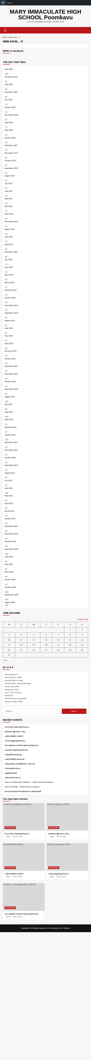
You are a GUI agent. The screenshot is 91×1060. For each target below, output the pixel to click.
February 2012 (10, 427)
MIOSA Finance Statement (16, 699)
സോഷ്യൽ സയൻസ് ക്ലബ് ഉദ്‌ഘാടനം (21, 745)
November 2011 (11, 450)
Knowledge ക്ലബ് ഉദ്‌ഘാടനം (17, 727)
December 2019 (11, 92)
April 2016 (9, 214)
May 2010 (9, 564)
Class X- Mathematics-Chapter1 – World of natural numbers (29, 782)
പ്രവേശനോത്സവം (12, 768)
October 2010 (10, 541)
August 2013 (10, 321)
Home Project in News (14, 680)
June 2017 (9, 191)
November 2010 (11, 534)
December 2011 (11, 442)
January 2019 (10, 107)
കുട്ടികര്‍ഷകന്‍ (11, 773)
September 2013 (11, 313)
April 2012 (9, 420)
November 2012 (11, 374)
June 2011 (9, 488)
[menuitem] (3, 2)
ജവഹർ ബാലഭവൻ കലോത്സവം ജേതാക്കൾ (23, 791)
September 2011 (11, 465)
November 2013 (11, 305)
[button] (5, 30)
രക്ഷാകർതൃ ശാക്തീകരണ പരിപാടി (20, 764)
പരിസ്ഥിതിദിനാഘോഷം (15, 759)
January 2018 (10, 138)
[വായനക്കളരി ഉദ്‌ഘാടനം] (67, 857)
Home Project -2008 (13, 677)
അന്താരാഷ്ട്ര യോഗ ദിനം (15, 732)
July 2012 (8, 404)
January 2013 (10, 359)
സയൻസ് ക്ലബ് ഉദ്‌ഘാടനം (16, 750)
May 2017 (9, 199)
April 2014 (9, 275)
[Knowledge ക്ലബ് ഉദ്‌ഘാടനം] (24, 817)
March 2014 (9, 282)
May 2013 (9, 336)
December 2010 (11, 526)
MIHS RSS (9, 696)
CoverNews (53, 928)
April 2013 (9, 343)
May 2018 (9, 130)
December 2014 (11, 252)
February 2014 (10, 290)
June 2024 (9, 69)
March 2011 (9, 511)
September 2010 (11, 549)
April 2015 (9, 244)
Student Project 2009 (14, 702)
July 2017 (8, 183)
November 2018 (11, 115)
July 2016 (8, 206)
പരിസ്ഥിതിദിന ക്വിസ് (14, 736)
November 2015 (11, 222)
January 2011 (10, 519)
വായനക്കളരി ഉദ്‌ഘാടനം (15, 741)
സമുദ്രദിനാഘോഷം (13, 755)
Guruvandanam (11, 674)
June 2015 (9, 237)
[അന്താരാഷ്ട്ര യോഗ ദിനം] (67, 817)
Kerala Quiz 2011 (12, 690)
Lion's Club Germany (13, 692)
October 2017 (10, 161)
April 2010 (9, 572)
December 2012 (11, 366)
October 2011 (10, 458)
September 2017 (11, 168)
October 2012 (10, 382)
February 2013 (10, 351)
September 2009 (11, 595)
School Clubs (10, 827)
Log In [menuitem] (9, 3)
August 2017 (10, 176)
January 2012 (10, 435)
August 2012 (10, 397)
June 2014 (9, 267)
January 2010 (10, 580)
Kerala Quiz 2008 (12, 686)
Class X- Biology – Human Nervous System (22, 787)
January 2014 (10, 298)
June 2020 (9, 84)
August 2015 (10, 229)
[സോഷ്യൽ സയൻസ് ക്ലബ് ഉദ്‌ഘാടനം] (24, 897)
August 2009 (10, 602)
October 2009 (10, 587)
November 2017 (11, 153)
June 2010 (9, 557)
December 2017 (11, 145)
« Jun (5, 660)
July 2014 (8, 260)
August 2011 (10, 473)
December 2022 (11, 77)
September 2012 (11, 389)
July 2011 (8, 480)
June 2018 (9, 122)
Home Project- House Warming (18, 683)
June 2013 (9, 328)
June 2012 (9, 412)
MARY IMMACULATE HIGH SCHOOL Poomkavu (45, 15)
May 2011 (9, 496)
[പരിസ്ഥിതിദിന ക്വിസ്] (24, 857)
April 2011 (9, 503)
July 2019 (8, 100)
